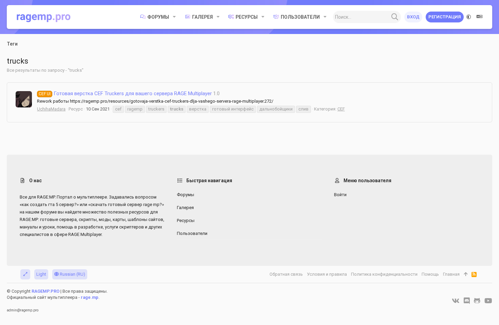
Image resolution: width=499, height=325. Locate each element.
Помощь (430, 274)
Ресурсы (186, 220)
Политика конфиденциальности (384, 274)
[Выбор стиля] (469, 17)
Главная (451, 274)
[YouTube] (488, 300)
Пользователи (192, 233)
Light (41, 274)
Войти (340, 194)
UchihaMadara (51, 109)
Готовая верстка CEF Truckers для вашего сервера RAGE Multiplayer (125, 93)
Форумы (185, 194)
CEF (341, 109)
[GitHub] (477, 300)
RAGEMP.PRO (45, 291)
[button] (174, 17)
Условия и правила (327, 274)
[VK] (456, 300)
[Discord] (467, 300)
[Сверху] (465, 274)
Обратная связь (286, 274)
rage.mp (89, 297)
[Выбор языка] (479, 17)
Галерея (185, 207)
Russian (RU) (72, 274)
